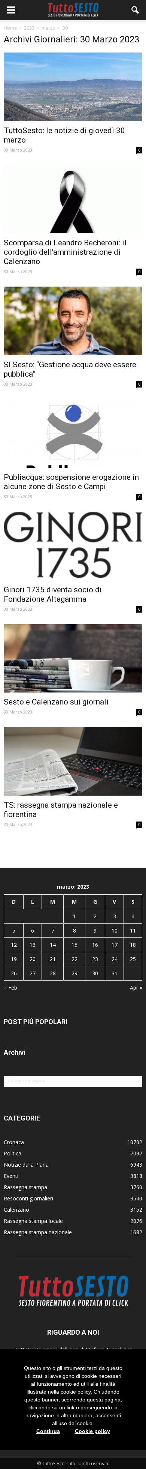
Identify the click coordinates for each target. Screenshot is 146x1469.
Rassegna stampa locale (33, 1220)
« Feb (10, 987)
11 (133, 930)
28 (53, 973)
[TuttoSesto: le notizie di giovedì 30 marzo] (73, 87)
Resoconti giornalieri (28, 1198)
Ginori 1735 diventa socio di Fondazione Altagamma (53, 594)
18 (133, 944)
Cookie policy (92, 1431)
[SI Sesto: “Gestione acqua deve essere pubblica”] (73, 321)
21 (53, 959)
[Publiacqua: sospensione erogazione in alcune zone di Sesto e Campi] (73, 433)
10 (115, 930)
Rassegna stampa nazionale (38, 1232)
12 (14, 944)
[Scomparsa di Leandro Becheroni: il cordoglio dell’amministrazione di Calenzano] (73, 199)
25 (133, 959)
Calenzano (16, 1209)
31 (115, 973)
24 (115, 959)
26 (14, 973)
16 (95, 944)
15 (74, 944)
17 (115, 944)
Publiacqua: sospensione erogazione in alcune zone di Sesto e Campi (71, 482)
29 (74, 973)
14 (53, 944)
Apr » (136, 987)
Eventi (11, 1175)
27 (33, 973)
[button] (135, 10)
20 (33, 959)
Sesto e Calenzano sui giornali (56, 701)
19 (14, 959)
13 (33, 944)
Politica (12, 1153)
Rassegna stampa (25, 1187)
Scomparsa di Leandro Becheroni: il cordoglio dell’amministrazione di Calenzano (65, 252)
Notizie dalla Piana (26, 1164)
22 (74, 959)
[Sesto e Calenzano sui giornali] (73, 658)
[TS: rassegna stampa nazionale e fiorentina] (73, 761)
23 (95, 959)
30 (95, 973)
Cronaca (14, 1142)
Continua (48, 1431)
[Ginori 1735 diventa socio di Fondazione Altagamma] (73, 546)
